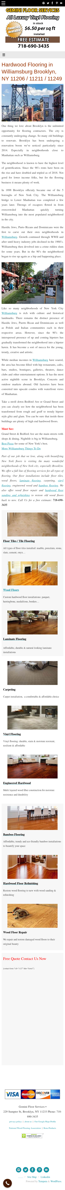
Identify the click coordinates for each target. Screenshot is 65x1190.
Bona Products (50, 1128)
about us (28, 1121)
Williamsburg (9, 237)
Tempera (42, 1181)
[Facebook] (52, 3)
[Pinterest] (57, 3)
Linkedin (45, 1177)
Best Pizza (8, 443)
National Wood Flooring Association (25, 1128)
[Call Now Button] (7, 1183)
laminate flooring (30, 480)
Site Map (32, 1177)
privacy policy (15, 1121)
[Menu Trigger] (3, 3)
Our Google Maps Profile (45, 1121)
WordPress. (56, 1181)
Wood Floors (11, 590)
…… (20, 1177)
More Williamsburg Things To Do (21, 448)
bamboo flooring (48, 485)
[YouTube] (61, 3)
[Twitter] (48, 3)
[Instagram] (43, 3)
